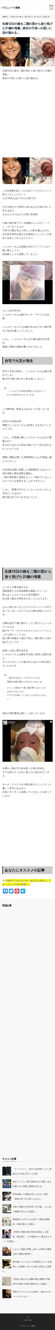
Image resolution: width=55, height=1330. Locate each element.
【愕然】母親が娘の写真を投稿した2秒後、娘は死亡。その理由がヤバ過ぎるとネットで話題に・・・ (27, 1237)
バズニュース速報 (10, 7)
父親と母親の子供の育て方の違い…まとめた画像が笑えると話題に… (32, 1209)
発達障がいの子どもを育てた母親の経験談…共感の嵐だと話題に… (31, 1221)
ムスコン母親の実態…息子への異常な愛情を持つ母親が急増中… (32, 1251)
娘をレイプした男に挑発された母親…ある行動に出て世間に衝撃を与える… (32, 1183)
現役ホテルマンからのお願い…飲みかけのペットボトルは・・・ (32, 1294)
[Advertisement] (27, 121)
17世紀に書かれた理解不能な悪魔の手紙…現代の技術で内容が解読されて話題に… (32, 1281)
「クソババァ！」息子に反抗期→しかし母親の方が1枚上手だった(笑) (32, 1171)
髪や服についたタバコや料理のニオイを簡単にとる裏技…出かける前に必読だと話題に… (27, 1266)
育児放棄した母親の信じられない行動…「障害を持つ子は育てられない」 (31, 1196)
